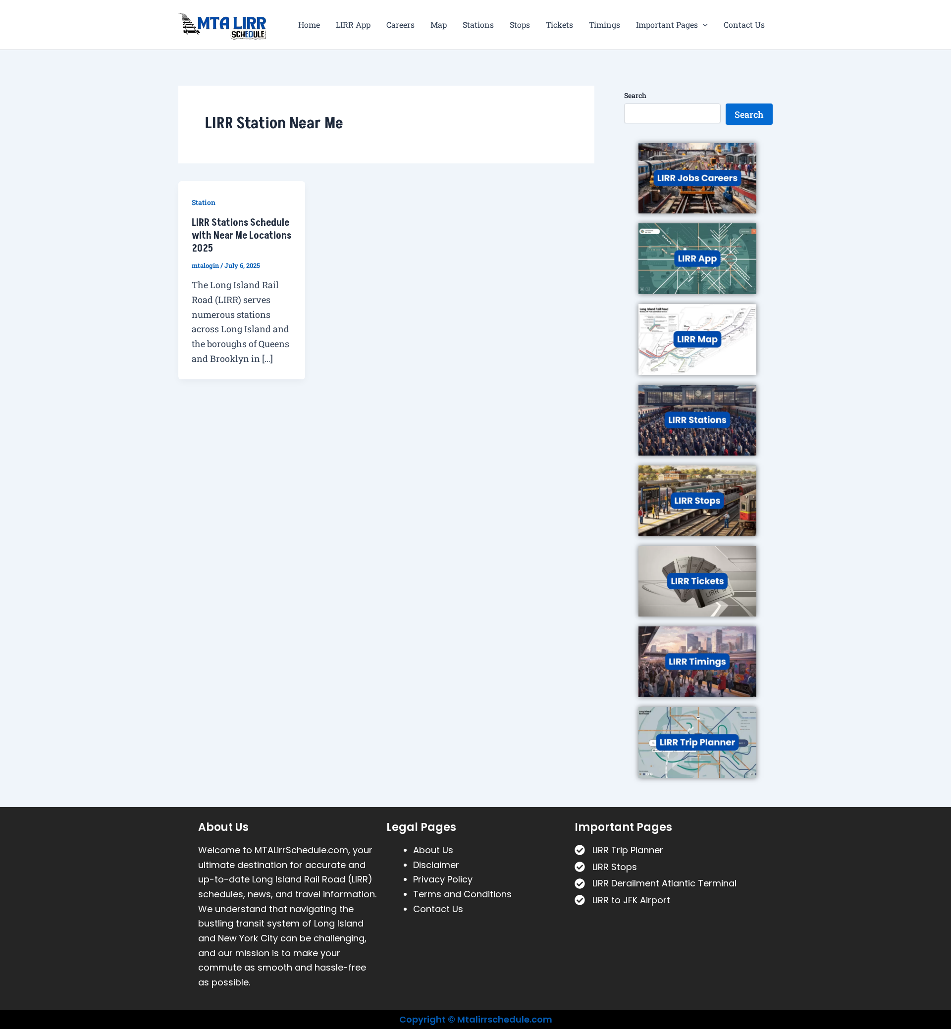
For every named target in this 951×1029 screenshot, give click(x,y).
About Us (433, 850)
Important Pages (667, 24)
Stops (520, 24)
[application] (703, 25)
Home (309, 24)
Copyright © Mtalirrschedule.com (475, 1019)
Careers (400, 24)
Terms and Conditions (462, 894)
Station (203, 202)
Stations (478, 24)
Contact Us (744, 24)
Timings (604, 24)
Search (635, 95)
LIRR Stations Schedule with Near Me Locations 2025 (241, 236)
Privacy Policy (443, 879)
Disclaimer (436, 865)
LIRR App (353, 24)
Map (438, 24)
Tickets (559, 24)
